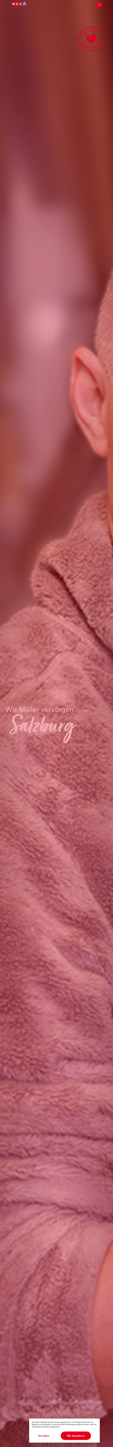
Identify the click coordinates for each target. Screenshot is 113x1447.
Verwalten (43, 1435)
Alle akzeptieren (76, 1435)
